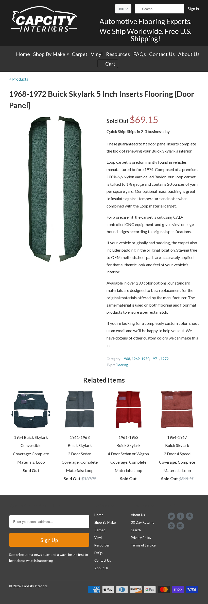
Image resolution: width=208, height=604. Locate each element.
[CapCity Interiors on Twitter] (172, 516)
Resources (118, 54)
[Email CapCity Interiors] (181, 526)
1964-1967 (177, 437)
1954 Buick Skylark (31, 437)
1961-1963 (80, 437)
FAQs (139, 54)
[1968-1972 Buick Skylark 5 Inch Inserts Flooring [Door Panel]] (55, 191)
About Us (189, 54)
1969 (136, 359)
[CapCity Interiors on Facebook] (181, 516)
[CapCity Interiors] (44, 20)
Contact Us (162, 54)
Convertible (31, 445)
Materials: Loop (31, 462)
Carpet (80, 54)
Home (23, 54)
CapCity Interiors (34, 586)
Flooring (122, 365)
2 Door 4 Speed (177, 453)
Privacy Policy (141, 538)
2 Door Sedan (79, 453)
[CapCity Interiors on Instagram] (172, 526)
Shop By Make (50, 54)
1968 (126, 359)
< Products (18, 79)
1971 (155, 359)
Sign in (193, 8)
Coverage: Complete (31, 453)
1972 (165, 359)
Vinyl (97, 54)
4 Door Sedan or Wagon (128, 453)
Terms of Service (143, 545)
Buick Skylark (80, 445)
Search (136, 530)
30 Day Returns (142, 522)
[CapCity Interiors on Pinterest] (190, 516)
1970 (145, 359)
